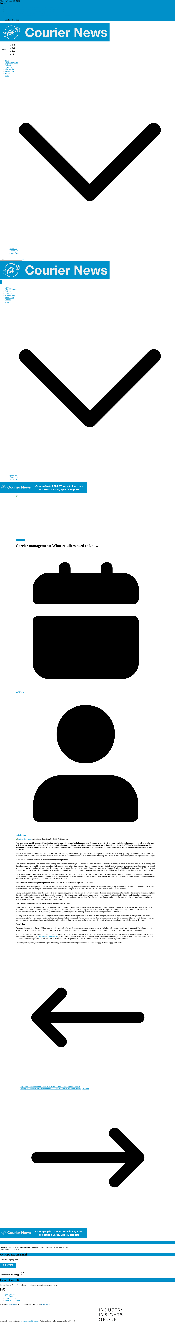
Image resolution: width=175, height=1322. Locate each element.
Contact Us (14, 251)
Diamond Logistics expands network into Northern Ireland (27, 14)
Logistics (8, 67)
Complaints (9, 1296)
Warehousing (10, 69)
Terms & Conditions (12, 1300)
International (9, 71)
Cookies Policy (10, 1294)
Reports (8, 73)
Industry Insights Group (30, 1321)
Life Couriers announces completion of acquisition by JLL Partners (30, 11)
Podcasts (8, 65)
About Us (13, 249)
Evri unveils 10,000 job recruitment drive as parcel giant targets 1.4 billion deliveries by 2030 (40, 16)
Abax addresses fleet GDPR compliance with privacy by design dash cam (32, 7)
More (7, 76)
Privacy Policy (10, 1298)
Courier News (8, 1242)
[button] (90, 246)
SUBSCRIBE (8, 1265)
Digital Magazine (11, 63)
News (7, 61)
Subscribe (3, 50)
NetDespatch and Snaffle (48, 936)
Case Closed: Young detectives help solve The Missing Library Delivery (32, 9)
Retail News (20, 540)
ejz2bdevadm (21, 835)
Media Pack (14, 253)
